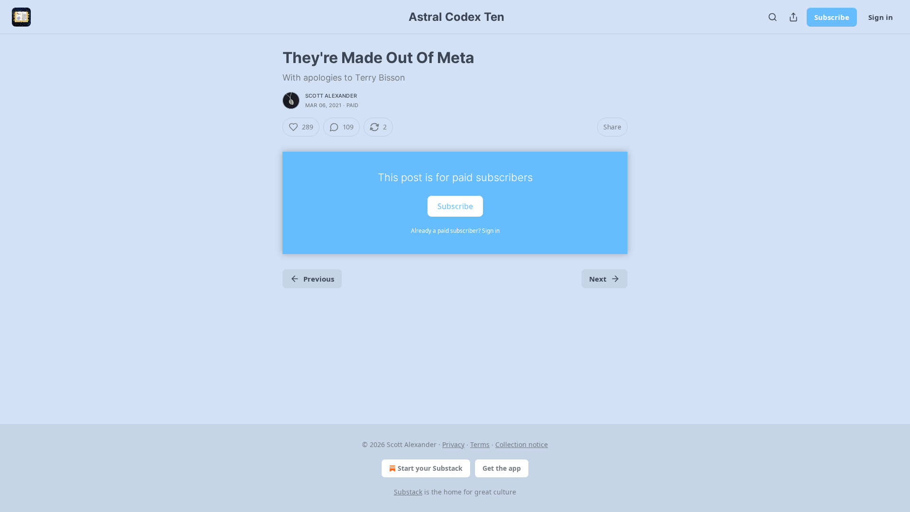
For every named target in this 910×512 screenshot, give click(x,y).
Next (598, 278)
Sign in (880, 17)
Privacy (453, 444)
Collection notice (521, 444)
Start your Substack (430, 468)
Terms (480, 444)
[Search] (772, 17)
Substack (408, 491)
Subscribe (831, 17)
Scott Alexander (331, 95)
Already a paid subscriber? (455, 231)
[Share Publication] (793, 17)
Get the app (501, 468)
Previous (318, 278)
